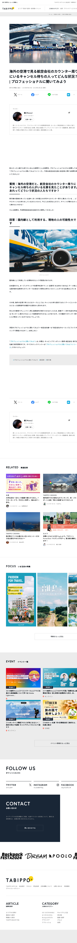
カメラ (45, 534)
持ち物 (59, 915)
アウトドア (67, 8)
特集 (33, 8)
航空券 (42, 360)
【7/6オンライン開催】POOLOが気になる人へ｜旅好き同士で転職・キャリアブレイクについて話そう (23, 725)
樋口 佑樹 (58, 544)
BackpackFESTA (47, 917)
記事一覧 (29, 8)
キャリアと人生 (62, 912)
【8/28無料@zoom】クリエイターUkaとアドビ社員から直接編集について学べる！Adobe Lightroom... (23, 693)
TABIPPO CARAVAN (50, 495)
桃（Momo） (28, 113)
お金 (7, 495)
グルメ (59, 920)
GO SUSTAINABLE (48, 912)
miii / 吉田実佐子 (23, 506)
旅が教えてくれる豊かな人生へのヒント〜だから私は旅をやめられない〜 (22, 537)
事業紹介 (73, 2)
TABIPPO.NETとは (59, 2)
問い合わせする (30, 828)
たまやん (59, 504)
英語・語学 (60, 917)
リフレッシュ (46, 922)
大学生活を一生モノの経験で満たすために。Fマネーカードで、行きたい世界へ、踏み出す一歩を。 (22, 500)
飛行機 (49, 360)
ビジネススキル (47, 915)
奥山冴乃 (21, 542)
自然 (61, 8)
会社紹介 (68, 2)
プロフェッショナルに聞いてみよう (23, 341)
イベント (38, 8)
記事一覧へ (29, 119)
